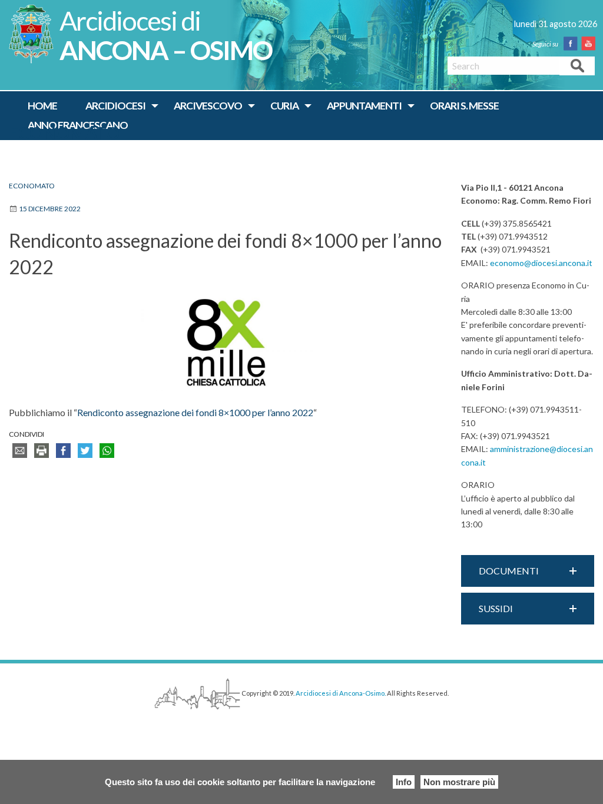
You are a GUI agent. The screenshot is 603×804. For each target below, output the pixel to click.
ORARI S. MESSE (464, 105)
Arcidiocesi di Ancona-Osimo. (341, 693)
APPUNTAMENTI (364, 105)
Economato (64, 133)
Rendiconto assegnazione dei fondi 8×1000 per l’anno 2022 (195, 412)
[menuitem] (42, 106)
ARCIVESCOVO (208, 105)
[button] (527, 571)
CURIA (284, 105)
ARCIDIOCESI (115, 105)
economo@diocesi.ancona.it (541, 263)
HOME (42, 105)
